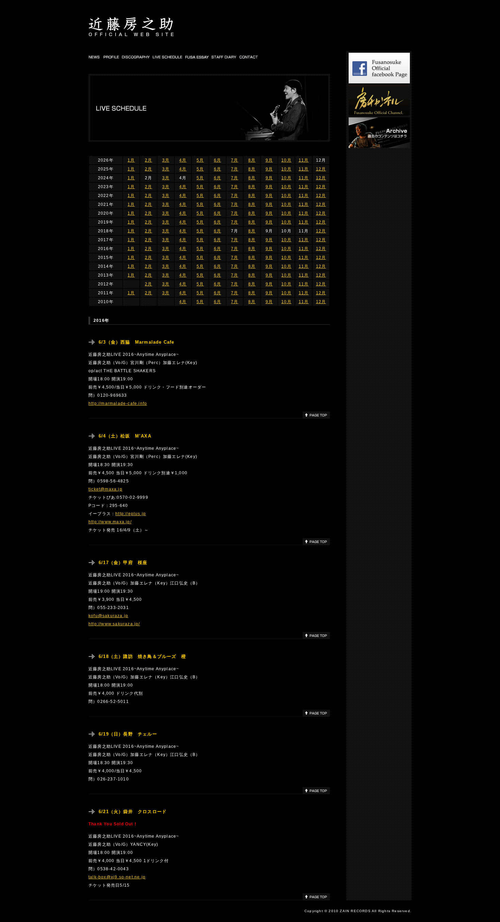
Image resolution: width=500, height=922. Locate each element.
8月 (251, 160)
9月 (269, 160)
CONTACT (249, 57)
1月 (131, 160)
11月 (304, 160)
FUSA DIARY (197, 57)
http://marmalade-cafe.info (117, 403)
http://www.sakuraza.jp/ (114, 624)
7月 (234, 160)
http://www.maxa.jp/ (110, 522)
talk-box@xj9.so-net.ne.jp (117, 877)
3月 (165, 160)
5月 (200, 160)
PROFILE (111, 57)
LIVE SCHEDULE (167, 57)
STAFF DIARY (224, 57)
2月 (148, 160)
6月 (217, 160)
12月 (321, 169)
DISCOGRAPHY (136, 57)
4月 (182, 160)
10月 (286, 160)
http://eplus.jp (130, 513)
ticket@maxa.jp (105, 489)
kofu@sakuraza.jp (108, 615)
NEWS (94, 57)
